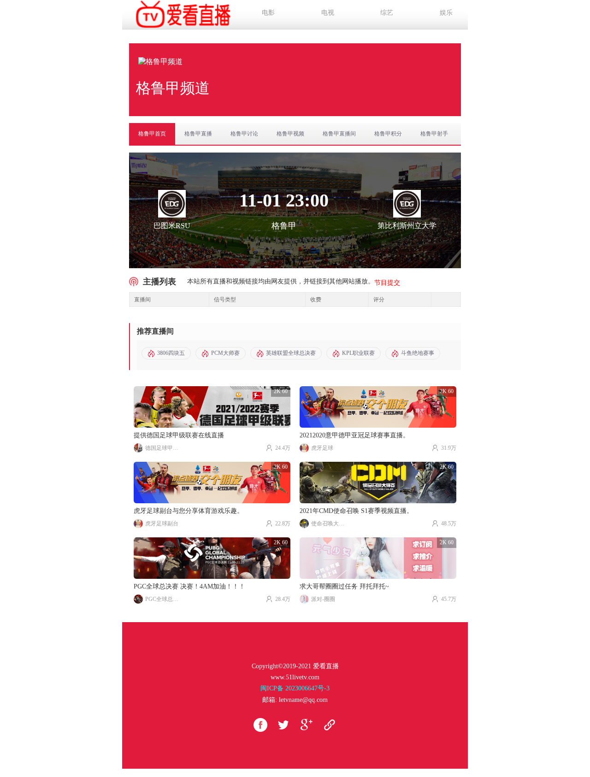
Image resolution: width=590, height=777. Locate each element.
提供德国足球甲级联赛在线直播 (179, 435)
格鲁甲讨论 (244, 133)
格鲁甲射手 (434, 133)
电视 (327, 12)
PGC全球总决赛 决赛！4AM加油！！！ (189, 586)
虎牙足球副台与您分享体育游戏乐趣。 (188, 510)
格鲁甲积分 (388, 133)
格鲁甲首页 (152, 133)
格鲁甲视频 (290, 133)
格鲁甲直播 (198, 133)
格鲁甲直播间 (339, 133)
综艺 (386, 12)
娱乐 (446, 12)
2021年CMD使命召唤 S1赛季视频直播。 (356, 510)
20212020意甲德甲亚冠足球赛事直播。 (354, 435)
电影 (268, 12)
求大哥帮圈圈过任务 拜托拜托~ (344, 586)
